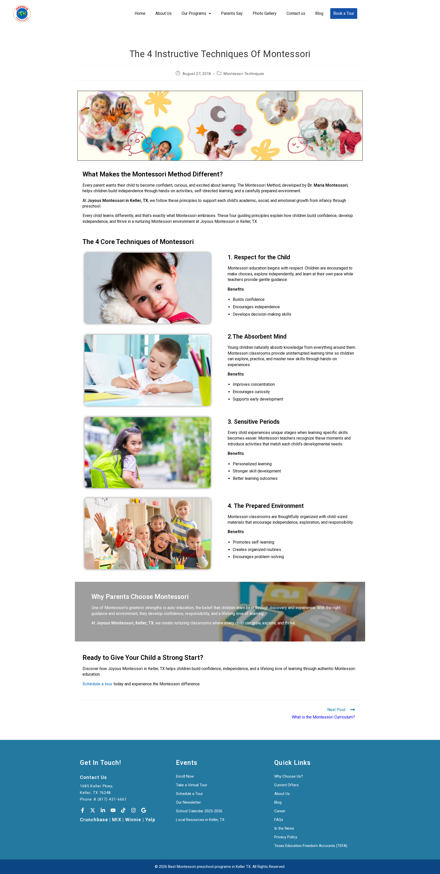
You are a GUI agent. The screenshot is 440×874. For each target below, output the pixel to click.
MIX (116, 819)
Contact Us (93, 777)
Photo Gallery (265, 13)
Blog (319, 13)
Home (140, 13)
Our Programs (194, 13)
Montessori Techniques (244, 74)
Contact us (295, 13)
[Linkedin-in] (103, 810)
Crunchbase (94, 819)
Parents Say (232, 13)
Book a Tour (343, 13)
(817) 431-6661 (112, 799)
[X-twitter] (93, 810)
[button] (196, 13)
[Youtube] (113, 810)
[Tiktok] (123, 810)
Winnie (133, 819)
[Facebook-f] (82, 810)
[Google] (144, 810)
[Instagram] (133, 810)
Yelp (150, 819)
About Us (163, 13)
